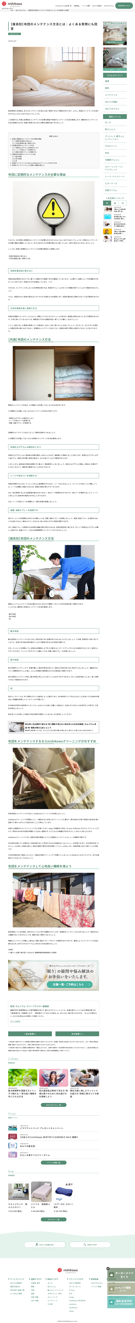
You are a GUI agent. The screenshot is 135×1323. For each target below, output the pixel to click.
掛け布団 (17, 159)
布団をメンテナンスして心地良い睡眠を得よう (27, 165)
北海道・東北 (35, 1283)
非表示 (55, 136)
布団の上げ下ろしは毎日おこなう (25, 147)
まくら (108, 122)
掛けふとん (110, 129)
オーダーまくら (75, 1286)
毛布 (107, 152)
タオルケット (111, 146)
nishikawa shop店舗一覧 (63, 6)
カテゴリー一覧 (53, 1219)
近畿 (32, 1293)
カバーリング (53, 1297)
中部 (32, 1290)
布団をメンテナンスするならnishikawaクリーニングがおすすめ (33, 163)
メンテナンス (111, 94)
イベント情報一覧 (53, 1162)
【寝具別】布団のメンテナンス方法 (22, 154)
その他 (50, 1304)
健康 (107, 81)
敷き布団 (17, 156)
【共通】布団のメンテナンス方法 (22, 145)
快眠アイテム (111, 190)
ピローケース (111, 183)
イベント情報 (86, 6)
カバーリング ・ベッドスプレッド (114, 168)
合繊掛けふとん (112, 159)
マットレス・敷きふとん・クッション (114, 137)
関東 (32, 1286)
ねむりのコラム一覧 (53, 1105)
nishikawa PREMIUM (77, 1300)
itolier (71, 1311)
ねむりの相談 (111, 101)
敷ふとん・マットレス (55, 1290)
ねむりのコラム (109, 6)
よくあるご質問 (16, 1293)
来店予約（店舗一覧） (17, 1290)
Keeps (71, 1297)
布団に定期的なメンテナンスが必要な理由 (25, 139)
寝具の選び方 (15, 1286)
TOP (11, 10)
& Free (72, 1290)
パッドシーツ (53, 1300)
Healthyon (73, 1307)
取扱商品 (76, 6)
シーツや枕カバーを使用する (24, 150)
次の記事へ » (77, 1033)
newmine (72, 1304)
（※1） (50, 282)
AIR (70, 1293)
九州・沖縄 (34, 1300)
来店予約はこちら (124, 6)
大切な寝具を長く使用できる (24, 143)
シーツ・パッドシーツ (114, 176)
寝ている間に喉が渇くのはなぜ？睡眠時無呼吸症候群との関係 (33, 952)
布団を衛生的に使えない (22, 141)
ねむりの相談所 (97, 6)
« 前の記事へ (30, 1033)
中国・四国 (34, 1297)
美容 (107, 88)
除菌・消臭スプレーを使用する (24, 152)
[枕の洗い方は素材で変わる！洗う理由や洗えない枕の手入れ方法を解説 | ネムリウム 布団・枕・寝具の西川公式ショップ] (53, 727)
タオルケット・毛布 (55, 1293)
